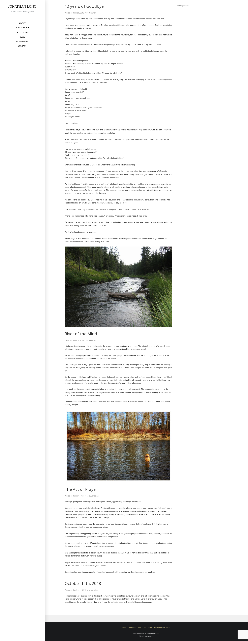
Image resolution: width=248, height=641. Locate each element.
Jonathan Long (22, 6)
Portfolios (22, 27)
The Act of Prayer (81, 489)
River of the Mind (81, 333)
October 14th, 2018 (83, 583)
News (22, 36)
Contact (22, 45)
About (22, 23)
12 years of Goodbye (84, 6)
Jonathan (92, 12)
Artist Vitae (22, 32)
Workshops (22, 41)
